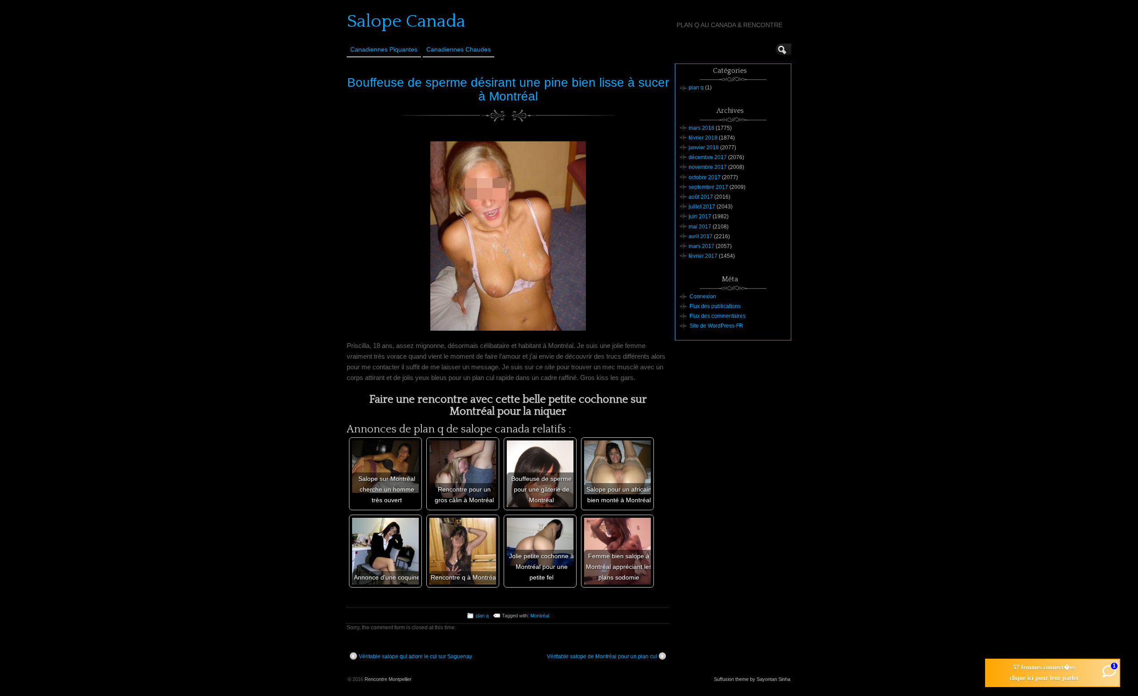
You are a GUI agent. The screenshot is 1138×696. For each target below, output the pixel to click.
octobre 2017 (705, 177)
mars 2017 (701, 246)
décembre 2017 (708, 157)
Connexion (702, 296)
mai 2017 (700, 227)
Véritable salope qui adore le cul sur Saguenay (415, 656)
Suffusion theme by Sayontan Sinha (752, 679)
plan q (482, 615)
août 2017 (701, 197)
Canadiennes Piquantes (383, 49)
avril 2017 (701, 236)
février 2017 (703, 256)
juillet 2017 (702, 207)
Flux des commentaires (717, 316)
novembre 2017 (708, 167)
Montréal (539, 615)
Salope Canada (406, 21)
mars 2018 (701, 128)
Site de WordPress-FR (716, 326)
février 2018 (703, 138)
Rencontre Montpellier (388, 679)
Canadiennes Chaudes (458, 49)
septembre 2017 (708, 187)
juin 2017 (700, 216)
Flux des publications (715, 306)
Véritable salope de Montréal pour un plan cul (602, 656)
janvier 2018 (704, 147)
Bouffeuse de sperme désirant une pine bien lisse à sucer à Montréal (508, 89)
